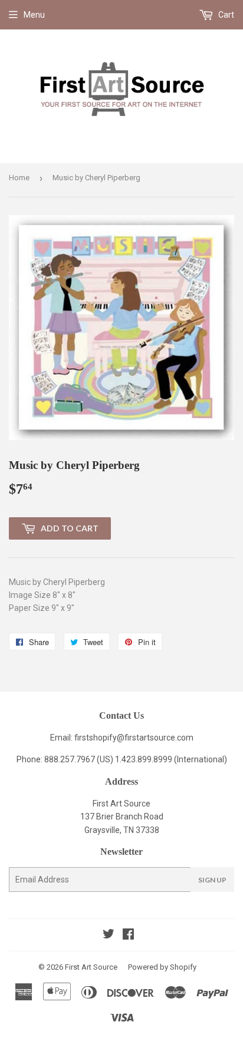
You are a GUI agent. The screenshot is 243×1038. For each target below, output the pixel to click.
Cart (225, 14)
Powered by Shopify (162, 967)
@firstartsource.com (155, 737)
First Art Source (91, 967)
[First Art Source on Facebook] (128, 935)
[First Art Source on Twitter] (108, 935)
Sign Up (212, 879)
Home (19, 177)
